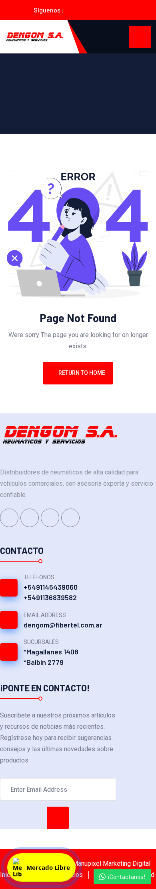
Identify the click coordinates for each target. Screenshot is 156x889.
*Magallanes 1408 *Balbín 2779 (51, 656)
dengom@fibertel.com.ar (63, 624)
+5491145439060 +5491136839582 (51, 592)
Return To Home (81, 373)
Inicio (7, 875)
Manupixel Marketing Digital (111, 863)
